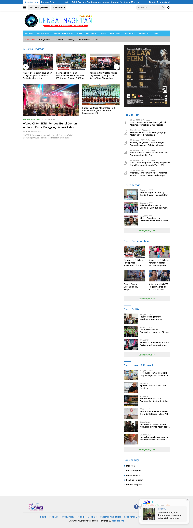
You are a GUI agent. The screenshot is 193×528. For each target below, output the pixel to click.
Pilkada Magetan (134, 484)
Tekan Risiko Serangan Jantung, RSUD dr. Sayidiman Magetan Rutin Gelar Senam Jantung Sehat (153, 206)
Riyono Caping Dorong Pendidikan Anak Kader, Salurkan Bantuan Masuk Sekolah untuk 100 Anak (151, 318)
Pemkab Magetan (134, 480)
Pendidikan (84, 39)
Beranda (29, 33)
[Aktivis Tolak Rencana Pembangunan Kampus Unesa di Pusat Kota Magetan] (131, 220)
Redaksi (80, 517)
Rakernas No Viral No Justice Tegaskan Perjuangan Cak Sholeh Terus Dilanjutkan (103, 75)
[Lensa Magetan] (58, 20)
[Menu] (25, 7)
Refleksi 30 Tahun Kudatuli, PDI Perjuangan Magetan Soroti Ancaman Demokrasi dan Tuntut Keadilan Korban (154, 343)
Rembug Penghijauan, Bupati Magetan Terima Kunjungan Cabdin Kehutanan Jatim (148, 143)
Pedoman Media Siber (110, 517)
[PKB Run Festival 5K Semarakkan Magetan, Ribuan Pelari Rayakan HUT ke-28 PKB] (131, 331)
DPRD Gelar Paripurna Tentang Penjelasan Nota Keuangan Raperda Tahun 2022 (150, 163)
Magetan (26, 131)
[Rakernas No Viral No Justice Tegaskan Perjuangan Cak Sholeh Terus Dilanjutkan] (105, 62)
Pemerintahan (43, 33)
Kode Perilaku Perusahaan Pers (139, 517)
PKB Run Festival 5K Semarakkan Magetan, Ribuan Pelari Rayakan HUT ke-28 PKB (154, 330)
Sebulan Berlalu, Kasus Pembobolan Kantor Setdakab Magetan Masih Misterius (154, 399)
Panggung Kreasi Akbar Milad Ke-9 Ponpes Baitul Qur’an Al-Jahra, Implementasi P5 (98, 110)
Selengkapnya (146, 230)
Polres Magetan (133, 475)
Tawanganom (36, 131)
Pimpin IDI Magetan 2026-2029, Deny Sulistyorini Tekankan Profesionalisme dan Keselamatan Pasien (37, 75)
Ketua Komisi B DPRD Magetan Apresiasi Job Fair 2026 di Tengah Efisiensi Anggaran (159, 287)
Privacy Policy (67, 517)
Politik (79, 33)
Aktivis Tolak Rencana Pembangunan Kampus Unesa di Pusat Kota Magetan (85, 2)
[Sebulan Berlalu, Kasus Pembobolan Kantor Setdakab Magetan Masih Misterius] (131, 400)
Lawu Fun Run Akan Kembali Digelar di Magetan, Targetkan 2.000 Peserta (148, 123)
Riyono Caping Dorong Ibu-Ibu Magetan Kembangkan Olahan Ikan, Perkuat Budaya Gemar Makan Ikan (134, 287)
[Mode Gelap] (168, 7)
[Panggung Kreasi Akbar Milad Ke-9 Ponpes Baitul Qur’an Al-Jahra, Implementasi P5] (101, 94)
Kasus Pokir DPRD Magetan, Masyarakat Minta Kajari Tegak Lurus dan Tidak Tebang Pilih (155, 425)
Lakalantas (91, 33)
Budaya (71, 39)
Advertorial (30, 39)
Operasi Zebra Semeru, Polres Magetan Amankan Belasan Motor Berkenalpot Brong (148, 174)
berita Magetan (133, 470)
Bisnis (103, 33)
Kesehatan (130, 33)
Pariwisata (144, 33)
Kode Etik (53, 517)
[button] (163, 7)
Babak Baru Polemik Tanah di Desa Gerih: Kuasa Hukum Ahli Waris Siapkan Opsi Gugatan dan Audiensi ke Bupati (154, 412)
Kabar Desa (115, 33)
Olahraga (59, 39)
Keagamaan (45, 39)
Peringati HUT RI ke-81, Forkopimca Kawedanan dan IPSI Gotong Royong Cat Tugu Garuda (70, 75)
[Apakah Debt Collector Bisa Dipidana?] (131, 387)
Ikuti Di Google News (39, 7)
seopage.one (118, 521)
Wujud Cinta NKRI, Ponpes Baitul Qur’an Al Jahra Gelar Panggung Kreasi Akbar (50, 125)
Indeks (97, 39)
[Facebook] (136, 506)
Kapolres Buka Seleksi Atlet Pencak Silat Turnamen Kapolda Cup (149, 153)
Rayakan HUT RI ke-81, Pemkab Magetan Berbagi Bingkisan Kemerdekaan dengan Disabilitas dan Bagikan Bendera (159, 263)
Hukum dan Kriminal (63, 33)
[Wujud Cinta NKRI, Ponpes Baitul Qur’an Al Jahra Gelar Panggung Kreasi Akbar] (51, 100)
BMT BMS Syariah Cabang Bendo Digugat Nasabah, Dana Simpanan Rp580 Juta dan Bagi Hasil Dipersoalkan (154, 193)
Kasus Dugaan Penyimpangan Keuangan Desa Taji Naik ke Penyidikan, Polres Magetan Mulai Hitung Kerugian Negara (154, 438)
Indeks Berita (59, 7)
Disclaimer (92, 517)
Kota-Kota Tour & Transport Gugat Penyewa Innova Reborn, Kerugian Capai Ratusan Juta (155, 374)
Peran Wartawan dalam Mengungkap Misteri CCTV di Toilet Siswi (148, 133)
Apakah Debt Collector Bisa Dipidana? (153, 387)
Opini (155, 33)
